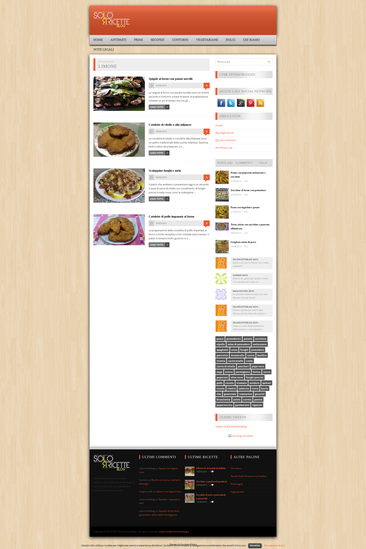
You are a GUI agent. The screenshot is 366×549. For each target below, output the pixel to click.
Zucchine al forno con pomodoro (248, 190)
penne (258, 399)
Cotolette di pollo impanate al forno (171, 216)
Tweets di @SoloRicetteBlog (231, 426)
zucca (266, 372)
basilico (262, 355)
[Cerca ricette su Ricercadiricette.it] (240, 436)
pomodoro (257, 349)
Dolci (230, 40)
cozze (249, 361)
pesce (220, 338)
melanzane (260, 344)
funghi (244, 349)
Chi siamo (251, 40)
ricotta (221, 361)
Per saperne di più (274, 545)
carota (247, 399)
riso (219, 394)
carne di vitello (226, 366)
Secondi (157, 40)
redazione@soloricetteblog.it (174, 531)
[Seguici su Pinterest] (250, 103)
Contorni (180, 40)
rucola (221, 388)
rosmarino (245, 394)
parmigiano (243, 372)
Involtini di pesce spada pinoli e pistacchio (211, 497)
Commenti (244, 162)
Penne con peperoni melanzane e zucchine (248, 174)
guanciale (230, 394)
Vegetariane (207, 40)
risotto (231, 388)
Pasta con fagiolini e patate (245, 207)
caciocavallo (235, 361)
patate (248, 338)
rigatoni (257, 405)
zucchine (260, 338)
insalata (242, 383)
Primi (138, 40)
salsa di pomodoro (239, 344)
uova (234, 349)
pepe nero (258, 366)
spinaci (266, 383)
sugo (219, 372)
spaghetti (222, 349)
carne (250, 355)
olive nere (237, 377)
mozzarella (237, 355)
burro (264, 388)
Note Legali (103, 49)
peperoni (222, 377)
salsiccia (244, 388)
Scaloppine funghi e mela (165, 170)
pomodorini (233, 338)
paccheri (243, 366)
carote (230, 383)
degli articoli (224, 132)
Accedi (219, 125)
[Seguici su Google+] (241, 103)
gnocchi (260, 394)
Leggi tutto (156, 107)
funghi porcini (254, 377)
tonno (229, 372)
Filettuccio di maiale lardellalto (211, 468)
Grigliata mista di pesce (243, 242)
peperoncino (224, 405)
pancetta (222, 355)
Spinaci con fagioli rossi (168, 491)
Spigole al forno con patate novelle (171, 78)
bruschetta (223, 399)
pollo (220, 383)
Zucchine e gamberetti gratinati (211, 481)
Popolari (225, 162)
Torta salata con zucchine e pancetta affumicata (250, 226)
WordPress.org (223, 147)
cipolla (221, 344)
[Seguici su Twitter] (231, 103)
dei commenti (225, 140)
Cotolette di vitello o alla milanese (170, 124)
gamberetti (242, 405)
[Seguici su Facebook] (221, 103)
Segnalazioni (237, 491)
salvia (236, 399)
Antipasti (118, 40)
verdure (254, 383)
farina (256, 372)
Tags (263, 162)
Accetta (255, 545)
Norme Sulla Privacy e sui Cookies (248, 476)
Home (98, 40)
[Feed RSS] (260, 103)
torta (255, 388)
